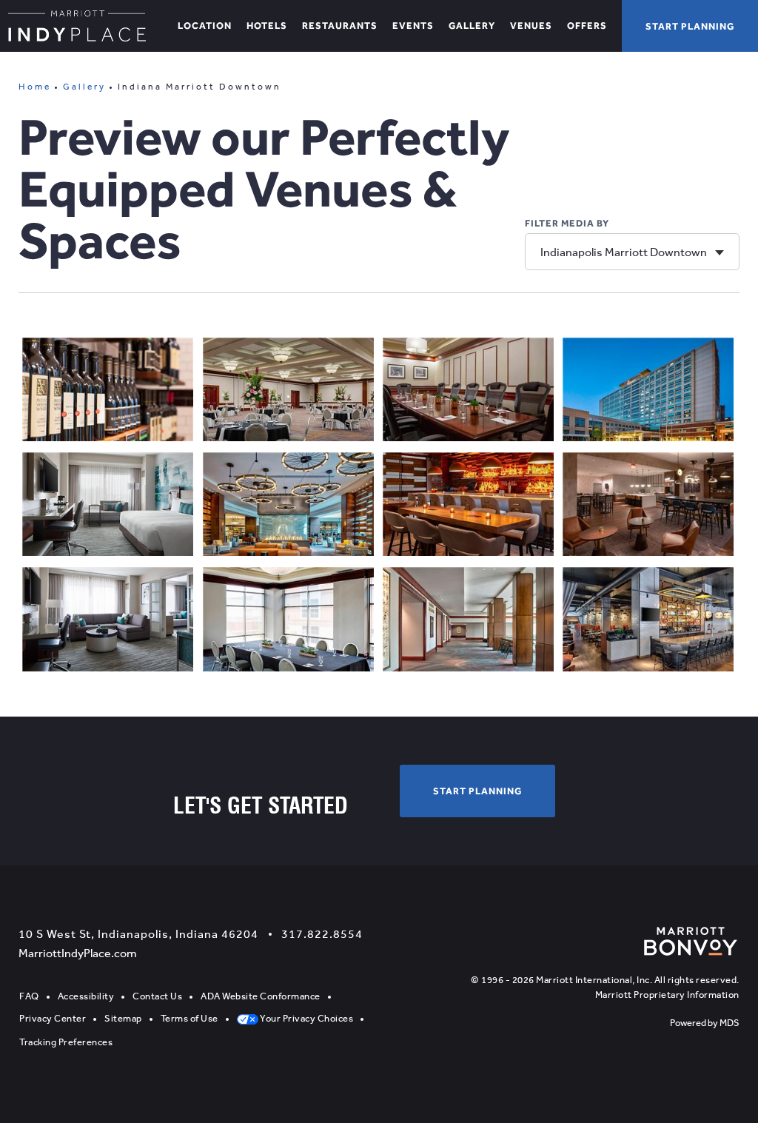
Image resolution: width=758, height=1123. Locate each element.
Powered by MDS (704, 1022)
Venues (531, 25)
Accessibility (86, 996)
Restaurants (340, 25)
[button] (690, 26)
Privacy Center (52, 1018)
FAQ (29, 996)
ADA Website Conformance (261, 996)
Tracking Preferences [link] (66, 1041)
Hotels (266, 25)
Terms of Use (189, 1018)
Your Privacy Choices (306, 1018)
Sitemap (123, 1018)
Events (413, 25)
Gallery (472, 25)
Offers (587, 25)
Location (205, 25)
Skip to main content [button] (68, 11)
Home (35, 86)
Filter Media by (567, 223)
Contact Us (157, 996)
